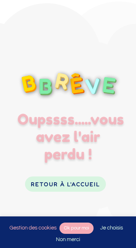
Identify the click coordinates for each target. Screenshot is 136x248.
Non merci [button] (68, 239)
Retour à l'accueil (65, 184)
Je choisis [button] (111, 228)
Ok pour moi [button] (76, 228)
